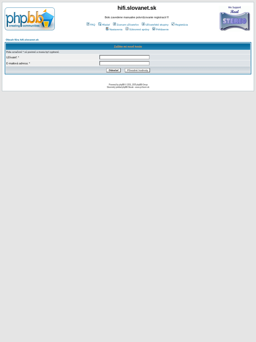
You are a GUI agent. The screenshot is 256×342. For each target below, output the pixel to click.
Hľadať (106, 24)
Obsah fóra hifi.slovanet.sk (22, 39)
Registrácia (181, 24)
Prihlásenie (162, 29)
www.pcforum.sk (142, 87)
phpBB (121, 84)
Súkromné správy (139, 29)
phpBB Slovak (128, 87)
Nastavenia (116, 29)
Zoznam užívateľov (128, 24)
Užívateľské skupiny (157, 24)
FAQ (92, 24)
